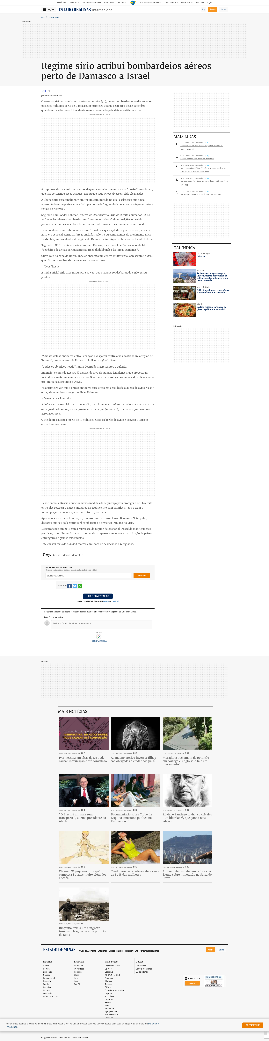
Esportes (109, 999)
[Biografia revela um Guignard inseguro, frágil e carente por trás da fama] (84, 904)
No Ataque (109, 1008)
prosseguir (252, 1025)
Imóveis (122, 3)
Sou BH (200, 3)
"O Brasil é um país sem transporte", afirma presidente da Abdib (82, 818)
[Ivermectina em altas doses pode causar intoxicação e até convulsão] (84, 733)
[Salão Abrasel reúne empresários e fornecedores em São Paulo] (184, 293)
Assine (212, 9)
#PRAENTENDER (112, 975)
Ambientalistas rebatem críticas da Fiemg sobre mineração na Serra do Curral (187, 874)
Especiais (109, 972)
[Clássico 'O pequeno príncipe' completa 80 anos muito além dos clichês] (84, 847)
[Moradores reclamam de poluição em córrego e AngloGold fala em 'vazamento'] (187, 733)
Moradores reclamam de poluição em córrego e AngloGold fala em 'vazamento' (186, 761)
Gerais (46, 966)
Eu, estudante (142, 972)
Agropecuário (111, 1011)
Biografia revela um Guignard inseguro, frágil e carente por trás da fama (82, 931)
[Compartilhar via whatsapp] (80, 586)
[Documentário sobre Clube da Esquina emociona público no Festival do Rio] (135, 790)
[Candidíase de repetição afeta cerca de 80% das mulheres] (135, 847)
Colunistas (47, 987)
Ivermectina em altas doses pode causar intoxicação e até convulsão (83, 759)
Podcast (108, 1005)
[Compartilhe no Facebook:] (81, 810)
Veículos (109, 3)
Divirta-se (109, 1018)
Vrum (76, 981)
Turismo (108, 984)
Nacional (47, 975)
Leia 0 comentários (98, 596)
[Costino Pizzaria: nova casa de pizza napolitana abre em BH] (184, 310)
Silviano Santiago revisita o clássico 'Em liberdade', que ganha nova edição (187, 818)
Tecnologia (109, 996)
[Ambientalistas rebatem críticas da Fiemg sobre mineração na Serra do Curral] (187, 847)
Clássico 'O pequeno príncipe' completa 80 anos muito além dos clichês (82, 874)
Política (46, 969)
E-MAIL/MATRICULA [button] (99, 641)
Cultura (46, 990)
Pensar (108, 1002)
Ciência (108, 987)
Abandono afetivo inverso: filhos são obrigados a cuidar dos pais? (133, 759)
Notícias (61, 3)
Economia (47, 972)
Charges (108, 981)
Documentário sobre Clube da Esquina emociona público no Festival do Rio (131, 818)
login (106, 601)
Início (43, 17)
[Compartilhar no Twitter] (74, 586)
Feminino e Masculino (114, 990)
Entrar (223, 9)
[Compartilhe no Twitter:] (84, 810)
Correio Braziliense (144, 969)
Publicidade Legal (50, 996)
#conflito (77, 555)
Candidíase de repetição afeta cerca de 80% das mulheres (135, 872)
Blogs (76, 975)
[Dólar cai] (184, 259)
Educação (47, 993)
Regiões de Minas (112, 966)
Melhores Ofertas (150, 3)
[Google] (99, 637)
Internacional (102, 10)
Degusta (108, 993)
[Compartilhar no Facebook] (69, 586)
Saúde (46, 984)
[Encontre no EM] (203, 9)
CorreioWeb (141, 966)
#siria (66, 555)
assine (116, 601)
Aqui (76, 978)
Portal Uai (78, 966)
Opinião (108, 969)
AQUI (209, 3)
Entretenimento (92, 3)
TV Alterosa (171, 3)
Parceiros (187, 3)
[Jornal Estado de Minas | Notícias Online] (75, 10)
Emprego (109, 978)
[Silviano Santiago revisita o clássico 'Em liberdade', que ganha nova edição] (187, 790)
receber (142, 575)
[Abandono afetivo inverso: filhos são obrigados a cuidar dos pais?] (135, 733)
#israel (57, 555)
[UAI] (132, 2)
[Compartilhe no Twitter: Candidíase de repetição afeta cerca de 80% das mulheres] (136, 867)
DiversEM (47, 981)
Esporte (74, 3)
